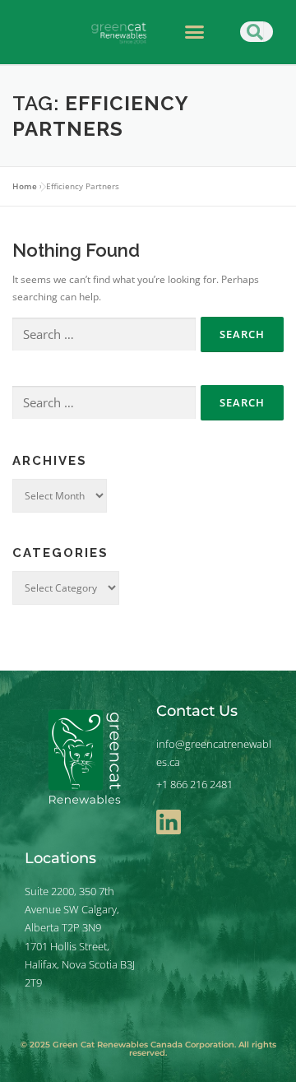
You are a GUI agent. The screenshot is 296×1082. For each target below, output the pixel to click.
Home (24, 186)
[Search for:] (104, 334)
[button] (194, 32)
